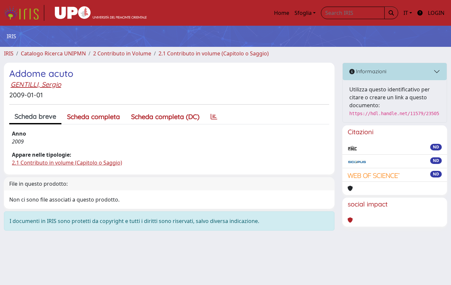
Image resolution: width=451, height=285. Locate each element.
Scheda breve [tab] (35, 116)
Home (281, 12)
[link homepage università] (101, 13)
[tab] (214, 117)
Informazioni (370, 71)
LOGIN (436, 12)
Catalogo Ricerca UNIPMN (53, 53)
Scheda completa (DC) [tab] (165, 116)
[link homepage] (24, 13)
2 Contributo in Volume (122, 53)
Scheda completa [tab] (93, 116)
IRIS (9, 53)
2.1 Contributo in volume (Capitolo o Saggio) (213, 53)
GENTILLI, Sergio (36, 84)
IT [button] (405, 12)
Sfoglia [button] (303, 12)
